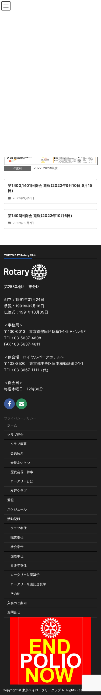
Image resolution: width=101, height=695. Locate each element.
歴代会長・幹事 (22, 472)
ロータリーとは (22, 481)
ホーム (12, 425)
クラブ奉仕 (19, 528)
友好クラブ (19, 491)
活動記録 (13, 518)
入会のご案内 (17, 603)
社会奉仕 (17, 546)
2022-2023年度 (46, 168)
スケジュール (17, 509)
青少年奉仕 (19, 565)
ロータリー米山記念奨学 (28, 584)
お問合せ (13, 612)
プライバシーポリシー (20, 418)
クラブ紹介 (15, 434)
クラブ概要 (19, 444)
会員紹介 (17, 453)
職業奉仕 (17, 537)
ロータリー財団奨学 (25, 575)
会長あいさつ (20, 462)
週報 (10, 500)
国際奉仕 (17, 556)
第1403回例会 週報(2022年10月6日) (40, 215)
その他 (15, 593)
